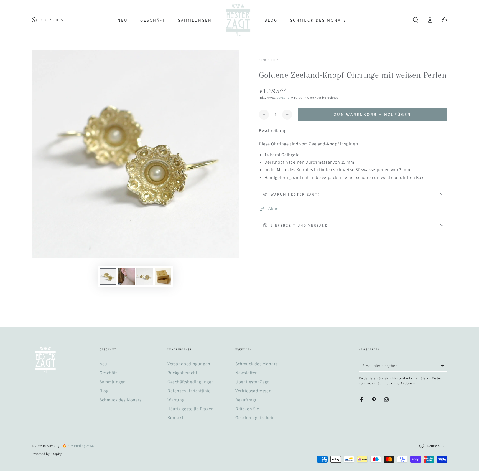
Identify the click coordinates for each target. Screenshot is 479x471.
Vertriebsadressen (253, 391)
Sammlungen (113, 382)
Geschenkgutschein (255, 418)
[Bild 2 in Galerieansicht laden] (126, 276)
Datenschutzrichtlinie (189, 391)
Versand (283, 97)
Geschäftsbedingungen (190, 382)
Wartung (175, 400)
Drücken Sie (247, 409)
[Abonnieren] (444, 365)
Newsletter (246, 373)
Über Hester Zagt (252, 382)
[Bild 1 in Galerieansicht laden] (108, 276)
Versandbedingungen (188, 364)
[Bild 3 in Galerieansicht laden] (144, 276)
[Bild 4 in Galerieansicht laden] (163, 276)
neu (103, 364)
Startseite (267, 60)
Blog (104, 391)
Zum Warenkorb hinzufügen (372, 114)
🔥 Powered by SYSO (78, 446)
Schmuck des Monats (121, 400)
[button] (415, 20)
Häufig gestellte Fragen (190, 409)
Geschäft (108, 373)
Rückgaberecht (182, 373)
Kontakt (175, 418)
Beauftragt (245, 400)
